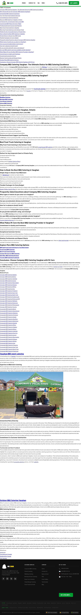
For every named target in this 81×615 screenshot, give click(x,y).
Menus (24, 3)
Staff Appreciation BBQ (23, 607)
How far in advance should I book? (9, 46)
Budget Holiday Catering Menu (8, 189)
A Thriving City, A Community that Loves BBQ (12, 21)
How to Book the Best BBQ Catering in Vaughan (12, 33)
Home (43, 568)
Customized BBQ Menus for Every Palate (10, 23)
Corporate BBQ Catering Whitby (8, 341)
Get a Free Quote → (66, 595)
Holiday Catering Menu (14, 161)
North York (73, 603)
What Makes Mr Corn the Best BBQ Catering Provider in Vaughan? (17, 52)
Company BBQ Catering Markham (8, 301)
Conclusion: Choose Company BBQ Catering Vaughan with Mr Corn (17, 62)
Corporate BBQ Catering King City (8, 333)
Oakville (24, 603)
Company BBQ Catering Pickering (8, 291)
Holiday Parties (55, 607)
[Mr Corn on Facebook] (3, 578)
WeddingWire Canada (5, 556)
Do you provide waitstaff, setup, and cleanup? (12, 48)
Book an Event (45, 574)
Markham (34, 603)
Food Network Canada (6, 554)
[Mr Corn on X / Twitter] (11, 578)
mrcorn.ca (2, 552)
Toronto (28, 91)
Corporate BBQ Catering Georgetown (9, 311)
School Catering (28, 571)
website (36, 462)
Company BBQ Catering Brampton (9, 303)
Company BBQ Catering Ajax (7, 289)
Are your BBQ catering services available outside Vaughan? (15, 50)
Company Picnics (13, 607)
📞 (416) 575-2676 (61, 3)
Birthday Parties (47, 607)
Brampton (15, 603)
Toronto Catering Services (7, 220)
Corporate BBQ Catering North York (9, 349)
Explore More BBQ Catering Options (9, 60)
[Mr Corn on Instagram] (7, 578)
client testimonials (63, 240)
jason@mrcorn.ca (65, 571)
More (43, 3)
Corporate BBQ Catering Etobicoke (9, 351)
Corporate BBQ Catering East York (9, 347)
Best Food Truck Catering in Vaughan (9, 27)
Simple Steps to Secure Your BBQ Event (10, 35)
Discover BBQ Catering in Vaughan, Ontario (11, 19)
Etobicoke (68, 603)
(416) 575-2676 (65, 568)
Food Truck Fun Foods (30, 584)
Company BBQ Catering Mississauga (9, 305)
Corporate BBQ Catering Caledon (8, 327)
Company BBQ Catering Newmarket (9, 282)
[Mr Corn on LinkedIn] (15, 578)
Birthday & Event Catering (31, 576)
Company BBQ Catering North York (9, 295)
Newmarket (53, 603)
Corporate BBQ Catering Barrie (8, 309)
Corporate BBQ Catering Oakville (8, 323)
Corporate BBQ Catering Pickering (9, 345)
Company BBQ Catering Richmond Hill (10, 299)
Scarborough (5, 604)
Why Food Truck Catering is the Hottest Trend (12, 29)
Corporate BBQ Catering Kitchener (9, 315)
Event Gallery (45, 579)
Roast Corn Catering (29, 579)
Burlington (29, 603)
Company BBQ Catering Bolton (8, 276)
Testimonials (45, 582)
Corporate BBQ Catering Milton (8, 325)
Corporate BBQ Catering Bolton (8, 329)
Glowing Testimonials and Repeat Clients (10, 58)
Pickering (59, 603)
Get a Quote (74, 3)
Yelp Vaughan (3, 558)
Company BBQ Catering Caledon (8, 274)
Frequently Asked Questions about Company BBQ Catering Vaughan (17, 40)
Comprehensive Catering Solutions (9, 17)
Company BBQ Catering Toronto (8, 307)
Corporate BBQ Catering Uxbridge (8, 331)
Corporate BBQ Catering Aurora (8, 335)
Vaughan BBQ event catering (12, 354)
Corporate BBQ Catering (30, 568)
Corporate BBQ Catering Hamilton (9, 319)
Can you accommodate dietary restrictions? (11, 44)
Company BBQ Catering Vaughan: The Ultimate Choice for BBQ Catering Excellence (21, 9)
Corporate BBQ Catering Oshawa (8, 339)
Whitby (48, 603)
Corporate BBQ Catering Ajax (7, 343)
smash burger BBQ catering (45, 147)
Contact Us (32, 3)
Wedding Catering (29, 574)
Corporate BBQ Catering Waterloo (9, 313)
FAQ (38, 3)
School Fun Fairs (32, 607)
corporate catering (19, 462)
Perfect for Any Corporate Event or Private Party (12, 31)
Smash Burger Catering (30, 582)
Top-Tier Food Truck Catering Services (10, 15)
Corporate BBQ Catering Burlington (9, 321)
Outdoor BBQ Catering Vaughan (13, 500)
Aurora (63, 603)
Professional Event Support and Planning (11, 25)
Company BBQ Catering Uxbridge (8, 278)
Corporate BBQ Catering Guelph (8, 317)
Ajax (45, 603)
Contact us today (57, 266)
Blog (43, 584)
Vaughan (13, 356)
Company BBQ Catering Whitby (8, 286)
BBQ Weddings (40, 607)
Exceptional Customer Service (8, 56)
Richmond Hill (40, 603)
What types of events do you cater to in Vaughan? (13, 42)
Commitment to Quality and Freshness (10, 54)
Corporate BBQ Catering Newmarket (9, 337)
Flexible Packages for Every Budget (9, 38)
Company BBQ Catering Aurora (8, 280)
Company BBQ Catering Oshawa (8, 285)
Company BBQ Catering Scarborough (9, 297)
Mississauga (9, 603)
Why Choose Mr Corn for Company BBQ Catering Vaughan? (15, 11)
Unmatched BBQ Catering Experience (10, 13)
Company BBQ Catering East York (9, 293)
